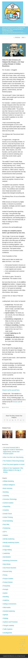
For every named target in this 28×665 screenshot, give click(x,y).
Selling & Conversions (9, 604)
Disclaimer (22, 644)
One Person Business (9, 568)
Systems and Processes (10, 622)
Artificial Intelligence (9, 485)
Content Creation (8, 503)
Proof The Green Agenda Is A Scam (13, 464)
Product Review (8, 582)
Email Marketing (8, 521)
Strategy (5, 618)
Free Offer (6, 524)
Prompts (5, 589)
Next (23, 37)
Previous (17, 37)
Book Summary (7, 488)
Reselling (6, 596)
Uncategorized (7, 632)
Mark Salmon (6, 407)
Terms (22, 639)
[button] (3, 434)
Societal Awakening (9, 611)
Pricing (5, 575)
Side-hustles (7, 607)
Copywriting (6, 506)
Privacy (22, 642)
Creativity (6, 510)
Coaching (6, 495)
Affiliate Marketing (8, 481)
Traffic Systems (7, 629)
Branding (6, 492)
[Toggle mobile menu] (25, 24)
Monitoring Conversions (10, 560)
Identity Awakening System (11, 542)
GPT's (5, 531)
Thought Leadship (8, 625)
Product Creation (8, 578)
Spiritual (5, 614)
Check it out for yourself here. (11, 390)
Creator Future (7, 513)
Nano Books (6, 564)
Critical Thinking (8, 517)
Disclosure (22, 648)
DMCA (23, 650)
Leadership (6, 553)
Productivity (6, 586)
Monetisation (7, 557)
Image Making (7, 549)
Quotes (5, 593)
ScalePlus (6, 600)
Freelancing (6, 528)
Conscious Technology (10, 499)
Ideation (5, 535)
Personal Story (7, 571)
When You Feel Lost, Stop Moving (13, 457)
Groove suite (17, 401)
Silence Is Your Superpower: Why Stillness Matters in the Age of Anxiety (13, 470)
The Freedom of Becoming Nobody (13, 461)
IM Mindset (6, 546)
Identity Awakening (8, 539)
